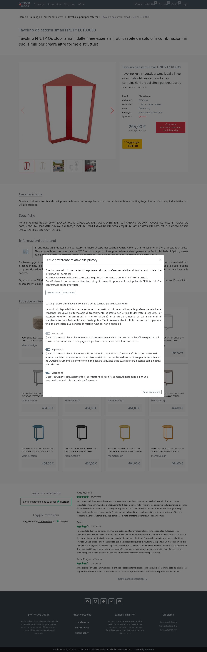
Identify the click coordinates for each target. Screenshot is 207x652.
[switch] (47, 349)
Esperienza (58, 349)
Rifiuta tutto (69, 292)
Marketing (57, 372)
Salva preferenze (151, 392)
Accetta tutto (53, 292)
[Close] (160, 260)
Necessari (57, 333)
